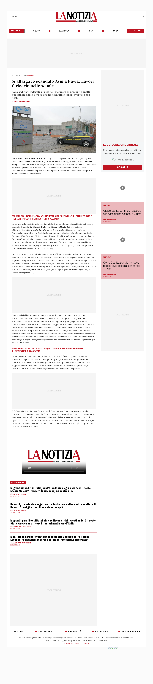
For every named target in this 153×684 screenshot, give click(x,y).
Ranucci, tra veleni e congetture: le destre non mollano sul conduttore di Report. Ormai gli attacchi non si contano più (53, 506)
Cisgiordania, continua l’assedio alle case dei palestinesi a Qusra (122, 212)
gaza (115, 31)
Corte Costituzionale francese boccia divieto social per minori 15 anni (121, 266)
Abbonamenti (46, 631)
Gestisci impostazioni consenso (76, 643)
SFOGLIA (122, 167)
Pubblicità (75, 631)
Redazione (135, 31)
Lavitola (64, 31)
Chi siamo (19, 631)
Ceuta (36, 31)
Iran (90, 31)
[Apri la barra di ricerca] (143, 17)
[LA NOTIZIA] (76, 17)
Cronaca (30, 75)
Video (107, 205)
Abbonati (17, 31)
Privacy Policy (130, 631)
